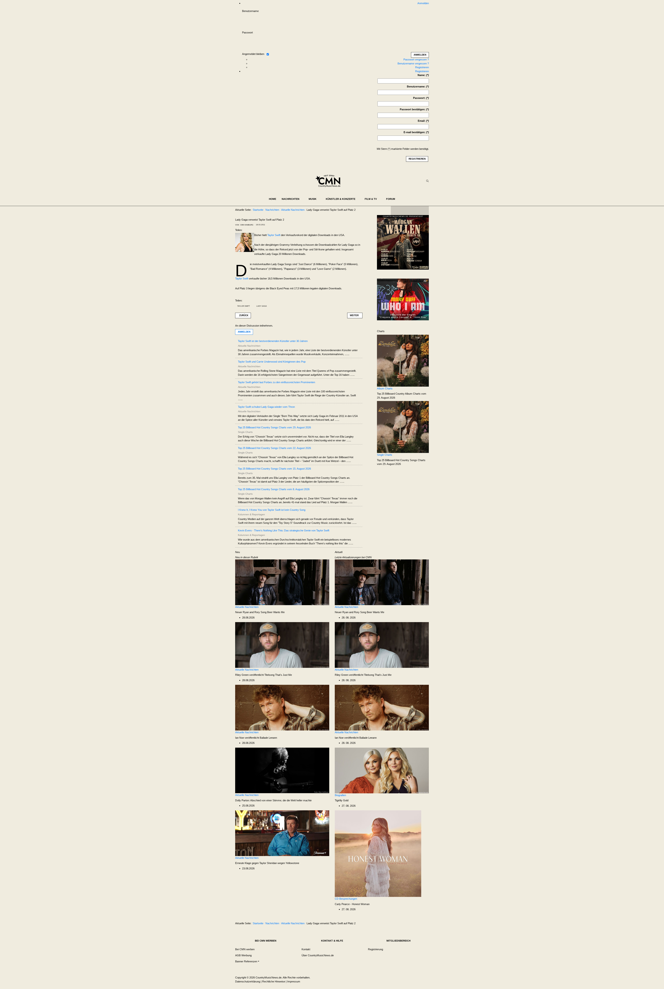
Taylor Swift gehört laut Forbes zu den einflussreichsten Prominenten (276, 382)
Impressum (293, 981)
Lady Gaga (261, 306)
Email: (421, 120)
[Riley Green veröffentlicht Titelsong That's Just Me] (282, 644)
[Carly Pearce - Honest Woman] (378, 853)
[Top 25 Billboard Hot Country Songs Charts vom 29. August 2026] (403, 426)
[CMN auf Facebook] (396, 210)
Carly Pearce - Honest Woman (352, 904)
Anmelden (244, 332)
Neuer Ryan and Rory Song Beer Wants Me (260, 612)
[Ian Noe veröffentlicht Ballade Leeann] (282, 707)
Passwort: (419, 97)
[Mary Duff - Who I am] (403, 299)
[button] (292, 199)
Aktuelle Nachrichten (247, 606)
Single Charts (384, 454)
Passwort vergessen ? (416, 59)
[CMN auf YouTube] (416, 210)
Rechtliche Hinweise (273, 981)
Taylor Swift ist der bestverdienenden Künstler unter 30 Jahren (273, 341)
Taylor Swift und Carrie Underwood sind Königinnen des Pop (272, 361)
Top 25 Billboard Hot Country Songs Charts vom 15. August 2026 (274, 468)
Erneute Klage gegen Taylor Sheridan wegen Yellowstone (267, 863)
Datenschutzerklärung (247, 981)
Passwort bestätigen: (412, 109)
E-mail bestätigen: (414, 132)
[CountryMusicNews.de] (329, 181)
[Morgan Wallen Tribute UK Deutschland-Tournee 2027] (403, 243)
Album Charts (385, 388)
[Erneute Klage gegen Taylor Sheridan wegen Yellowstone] (282, 832)
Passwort (247, 32)
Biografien (340, 795)
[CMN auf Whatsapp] (411, 924)
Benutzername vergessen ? (413, 63)
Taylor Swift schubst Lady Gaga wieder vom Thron (266, 406)
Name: (421, 75)
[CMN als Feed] (423, 210)
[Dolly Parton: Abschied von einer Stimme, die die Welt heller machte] (282, 770)
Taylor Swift (273, 235)
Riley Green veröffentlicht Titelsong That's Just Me (263, 674)
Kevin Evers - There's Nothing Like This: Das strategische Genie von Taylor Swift (283, 530)
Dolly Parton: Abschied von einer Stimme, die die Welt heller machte (273, 800)
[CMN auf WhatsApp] (410, 210)
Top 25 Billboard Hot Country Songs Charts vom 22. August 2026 (274, 448)
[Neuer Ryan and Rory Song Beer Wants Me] (282, 582)
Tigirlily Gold (341, 800)
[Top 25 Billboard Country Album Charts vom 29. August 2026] (403, 360)
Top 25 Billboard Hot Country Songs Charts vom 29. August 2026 (274, 427)
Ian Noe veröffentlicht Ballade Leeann (256, 737)
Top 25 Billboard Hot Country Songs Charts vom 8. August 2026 (274, 489)
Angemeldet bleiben (253, 53)
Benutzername (250, 11)
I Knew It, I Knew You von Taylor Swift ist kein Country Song (271, 509)
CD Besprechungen (346, 898)
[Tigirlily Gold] (382, 770)
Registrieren (422, 67)
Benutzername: (416, 86)
